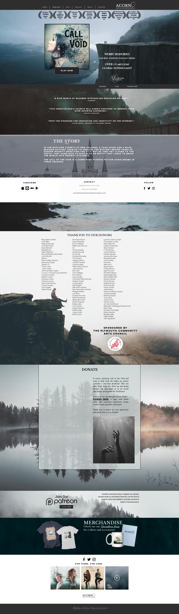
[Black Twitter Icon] (149, 188)
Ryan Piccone (109, 271)
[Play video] (117, 578)
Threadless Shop (110, 526)
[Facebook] (144, 188)
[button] (67, 7)
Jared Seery (108, 289)
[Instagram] (153, 188)
